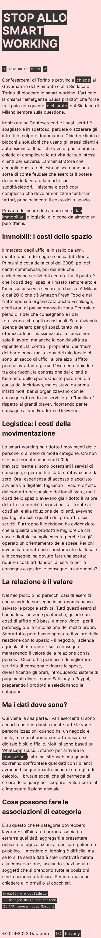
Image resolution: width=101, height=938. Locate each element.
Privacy (72, 933)
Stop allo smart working (34, 30)
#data (35, 69)
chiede (83, 80)
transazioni (14, 756)
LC (58, 933)
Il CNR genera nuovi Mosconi (28, 907)
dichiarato (57, 105)
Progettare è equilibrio (25, 894)
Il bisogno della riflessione (29, 900)
